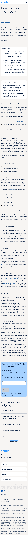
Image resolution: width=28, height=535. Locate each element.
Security (19, 497)
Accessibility (21, 499)
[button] (26, 2)
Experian (12, 189)
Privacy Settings (5, 501)
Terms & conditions (5, 499)
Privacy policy (4, 497)
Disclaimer (14, 499)
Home (2, 22)
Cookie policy (12, 497)
